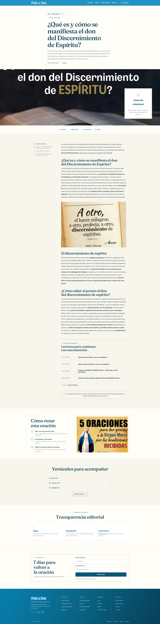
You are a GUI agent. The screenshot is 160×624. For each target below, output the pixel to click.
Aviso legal (108, 621)
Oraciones (90, 3)
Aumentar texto (87, 129)
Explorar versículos (79, 494)
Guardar (99, 129)
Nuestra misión (119, 603)
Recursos (114, 3)
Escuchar (64, 129)
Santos (97, 3)
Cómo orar (64, 610)
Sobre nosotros (119, 600)
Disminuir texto (74, 129)
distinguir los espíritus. (97, 258)
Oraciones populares (66, 607)
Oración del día (65, 600)
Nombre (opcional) (80, 557)
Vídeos (99, 607)
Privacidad (115, 621)
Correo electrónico (80, 565)
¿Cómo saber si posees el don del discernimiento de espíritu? (43, 154)
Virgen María (82, 610)
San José (81, 603)
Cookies (121, 621)
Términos (127, 621)
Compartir (64, 63)
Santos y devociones (84, 600)
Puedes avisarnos (102, 534)
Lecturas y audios (101, 610)
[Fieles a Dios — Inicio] (39, 3)
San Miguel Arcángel (84, 607)
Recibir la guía (101, 574)
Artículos (99, 603)
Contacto (118, 610)
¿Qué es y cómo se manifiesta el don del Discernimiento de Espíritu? (44, 147)
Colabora (118, 607)
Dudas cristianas (105, 3)
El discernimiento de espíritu (42, 151)
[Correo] (42, 612)
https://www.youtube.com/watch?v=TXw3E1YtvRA (95, 153)
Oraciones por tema (66, 603)
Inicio (49, 14)
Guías (98, 600)
